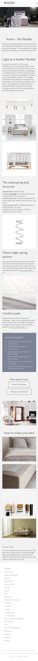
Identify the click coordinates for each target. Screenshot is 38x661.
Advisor (6, 591)
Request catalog (9, 613)
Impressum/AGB (9, 616)
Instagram (7, 637)
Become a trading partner (12, 627)
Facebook (7, 634)
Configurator (8, 606)
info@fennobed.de (22, 656)
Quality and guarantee (11, 575)
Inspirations (7, 603)
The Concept (8, 572)
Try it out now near (26, 270)
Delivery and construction (12, 600)
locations (7, 578)
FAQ (5, 594)
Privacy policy (8, 622)
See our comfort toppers (17, 327)
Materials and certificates (19, 392)
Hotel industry (8, 581)
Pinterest (7, 640)
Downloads (7, 597)
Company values (9, 584)
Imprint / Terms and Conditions (13, 619)
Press (6, 624)
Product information (19, 384)
